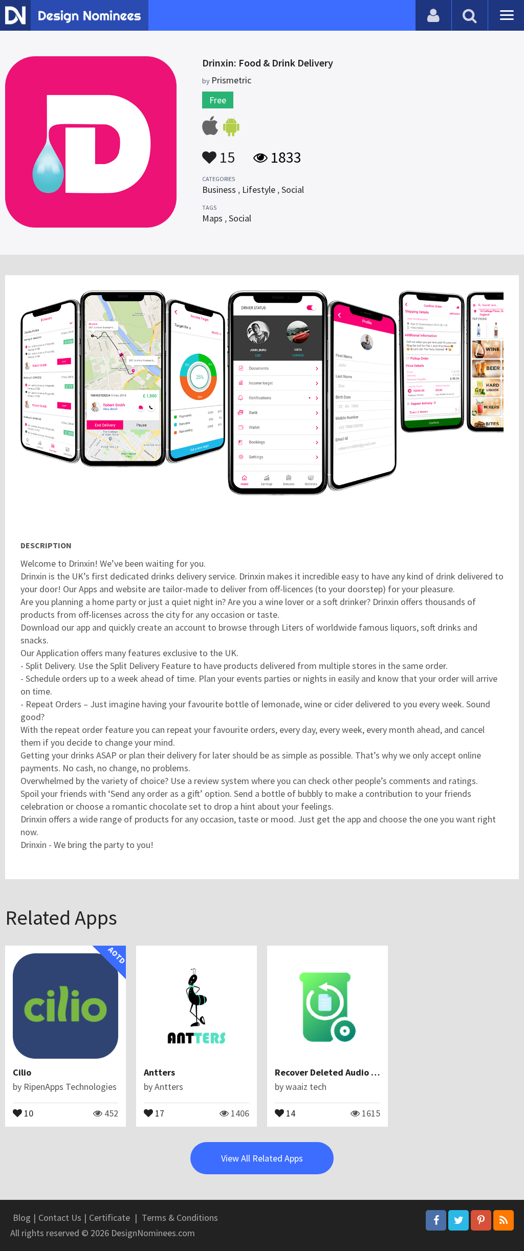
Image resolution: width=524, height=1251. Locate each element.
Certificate (109, 1217)
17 (158, 1112)
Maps (212, 218)
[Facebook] (436, 1220)
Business (219, 189)
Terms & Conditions (180, 1217)
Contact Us (59, 1217)
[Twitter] (458, 1220)
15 (225, 152)
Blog (22, 1217)
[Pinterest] (481, 1220)
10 (27, 1112)
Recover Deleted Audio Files (332, 1072)
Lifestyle (258, 189)
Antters (159, 1072)
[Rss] (503, 1220)
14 (289, 1112)
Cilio (22, 1072)
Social (292, 189)
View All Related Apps (262, 1158)
